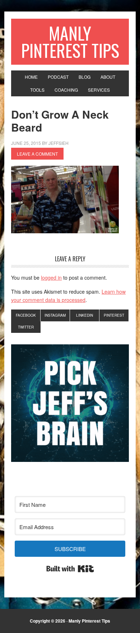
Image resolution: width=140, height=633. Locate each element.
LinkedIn (84, 315)
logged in (51, 277)
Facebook (26, 315)
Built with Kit (70, 568)
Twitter (26, 327)
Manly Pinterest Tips (70, 41)
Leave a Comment (37, 154)
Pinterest (114, 315)
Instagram (55, 315)
